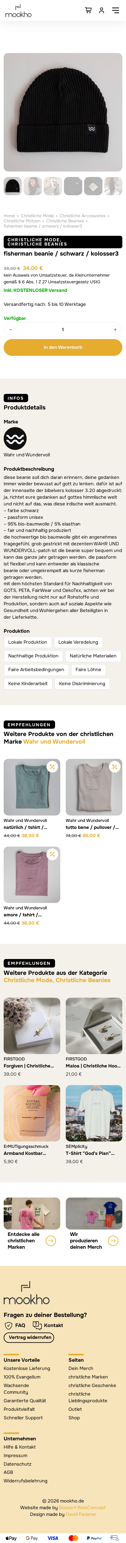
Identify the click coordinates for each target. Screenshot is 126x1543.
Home (9, 216)
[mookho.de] (18, 10)
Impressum (15, 1456)
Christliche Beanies (65, 221)
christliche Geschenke (92, 1385)
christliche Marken (88, 1377)
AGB (8, 1472)
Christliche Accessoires (83, 216)
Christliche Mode (37, 216)
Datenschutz (17, 1464)
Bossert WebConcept (82, 1508)
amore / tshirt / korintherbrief (21, 918)
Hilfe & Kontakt (20, 1447)
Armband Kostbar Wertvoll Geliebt (23, 1156)
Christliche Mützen (22, 221)
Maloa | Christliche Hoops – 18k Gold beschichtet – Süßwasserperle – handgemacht (94, 1075)
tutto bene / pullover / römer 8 (90, 830)
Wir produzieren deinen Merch (86, 1240)
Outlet (75, 1409)
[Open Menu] (115, 10)
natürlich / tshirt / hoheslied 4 (24, 830)
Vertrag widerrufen (30, 1337)
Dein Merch (81, 1368)
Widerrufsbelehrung (25, 1481)
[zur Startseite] (27, 1292)
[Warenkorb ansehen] (88, 10)
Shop (74, 1418)
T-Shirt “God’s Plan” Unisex (88, 1156)
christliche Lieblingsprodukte (88, 1397)
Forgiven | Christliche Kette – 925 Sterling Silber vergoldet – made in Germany (30, 1075)
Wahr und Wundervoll (27, 455)
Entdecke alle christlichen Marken (23, 1240)
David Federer (81, 1514)
